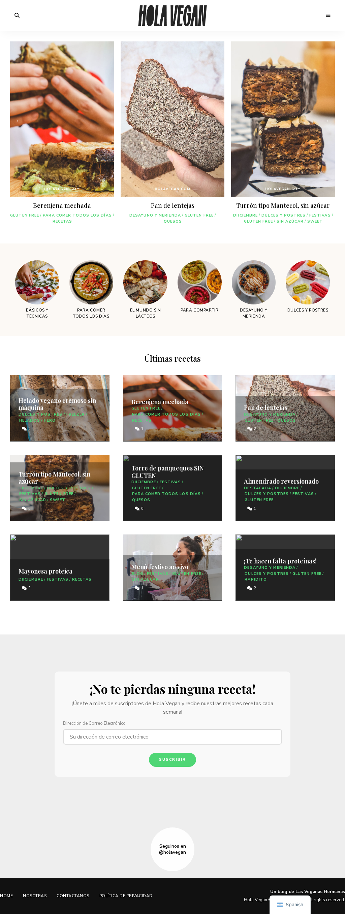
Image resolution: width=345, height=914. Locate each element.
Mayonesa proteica (45, 571)
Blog (137, 573)
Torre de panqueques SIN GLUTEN (167, 472)
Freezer (75, 414)
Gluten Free (24, 215)
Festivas (320, 215)
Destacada (257, 488)
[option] (62, 135)
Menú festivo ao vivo (159, 567)
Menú (328, 15)
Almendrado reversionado (281, 481)
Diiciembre (245, 215)
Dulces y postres (283, 215)
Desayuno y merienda (155, 215)
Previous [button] (18, 122)
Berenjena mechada (62, 205)
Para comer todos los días (77, 215)
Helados (29, 420)
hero (50, 420)
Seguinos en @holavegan (172, 849)
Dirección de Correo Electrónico (94, 723)
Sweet (315, 221)
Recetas (62, 221)
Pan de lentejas (172, 205)
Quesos (173, 221)
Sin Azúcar (290, 221)
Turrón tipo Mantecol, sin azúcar (283, 205)
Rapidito (256, 579)
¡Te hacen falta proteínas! (280, 561)
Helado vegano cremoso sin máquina (57, 404)
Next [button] (326, 122)
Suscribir (172, 759)
